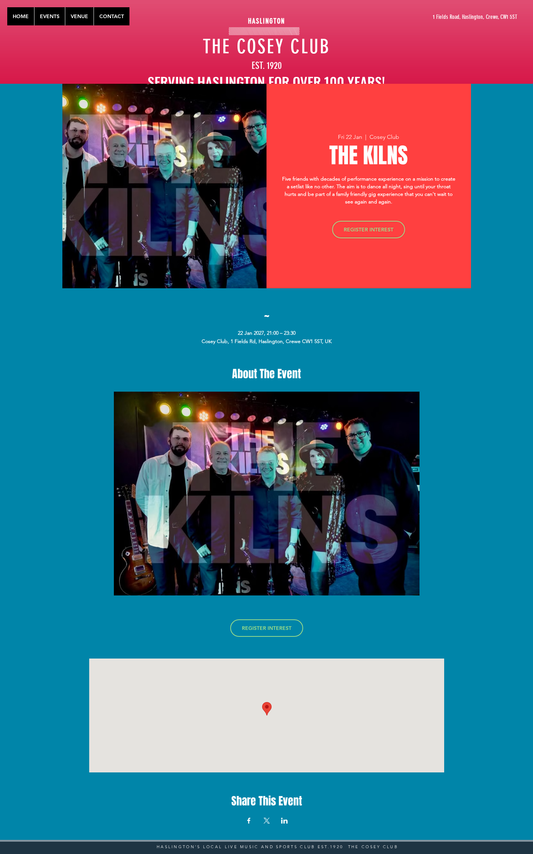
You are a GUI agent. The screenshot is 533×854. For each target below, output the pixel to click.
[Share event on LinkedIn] (284, 821)
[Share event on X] (266, 821)
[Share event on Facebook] (248, 821)
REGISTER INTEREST (368, 229)
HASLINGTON (266, 21)
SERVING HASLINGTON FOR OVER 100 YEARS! (266, 81)
